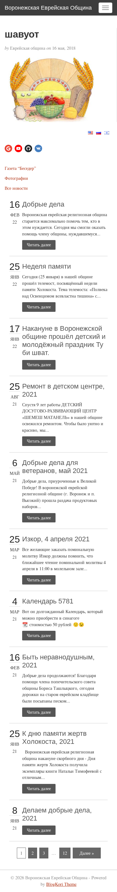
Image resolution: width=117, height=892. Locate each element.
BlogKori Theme (61, 884)
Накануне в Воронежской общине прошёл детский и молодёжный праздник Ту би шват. (63, 341)
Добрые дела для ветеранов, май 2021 (55, 467)
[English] (90, 132)
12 (65, 853)
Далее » (87, 853)
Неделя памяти (46, 266)
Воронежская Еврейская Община (48, 8)
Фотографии (16, 178)
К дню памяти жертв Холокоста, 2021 (54, 737)
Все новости (16, 188)
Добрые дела (43, 204)
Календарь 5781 (47, 601)
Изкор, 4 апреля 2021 (56, 539)
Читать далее (39, 245)
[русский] (98, 132)
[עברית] (106, 132)
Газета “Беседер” (20, 168)
